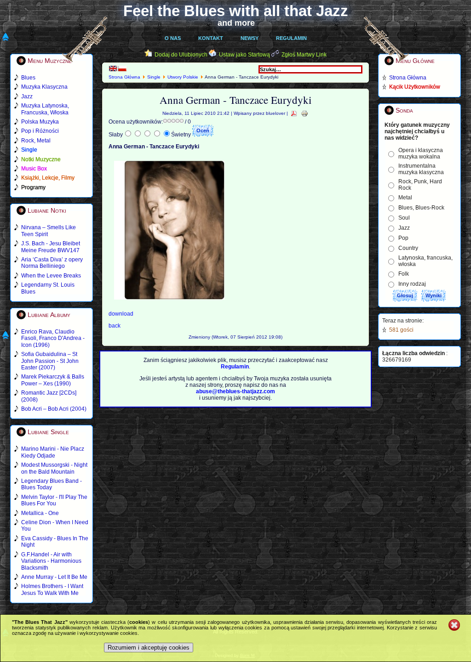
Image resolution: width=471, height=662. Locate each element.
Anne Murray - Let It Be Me (54, 577)
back (115, 326)
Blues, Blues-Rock (421, 207)
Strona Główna (124, 76)
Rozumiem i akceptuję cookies (149, 647)
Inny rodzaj (412, 284)
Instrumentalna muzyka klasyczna (421, 169)
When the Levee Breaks (51, 275)
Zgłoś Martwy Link (304, 54)
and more (236, 23)
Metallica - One (40, 513)
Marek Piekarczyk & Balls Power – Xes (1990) (52, 379)
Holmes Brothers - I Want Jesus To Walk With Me (52, 589)
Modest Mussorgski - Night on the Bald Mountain (54, 468)
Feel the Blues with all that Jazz (235, 10)
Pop (403, 238)
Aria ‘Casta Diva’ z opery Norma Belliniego (52, 262)
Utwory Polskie (182, 76)
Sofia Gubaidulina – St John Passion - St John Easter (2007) (50, 361)
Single (154, 76)
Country (408, 248)
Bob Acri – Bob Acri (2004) (53, 409)
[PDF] (294, 113)
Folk (403, 274)
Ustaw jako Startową (244, 54)
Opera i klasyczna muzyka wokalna (420, 153)
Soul (404, 218)
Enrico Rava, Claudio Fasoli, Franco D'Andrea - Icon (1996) (53, 338)
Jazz (404, 228)
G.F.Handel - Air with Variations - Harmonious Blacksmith (51, 561)
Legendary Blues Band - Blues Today (51, 484)
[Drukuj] (304, 113)
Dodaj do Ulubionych (181, 54)
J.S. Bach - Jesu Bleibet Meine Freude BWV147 (50, 246)
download (121, 314)
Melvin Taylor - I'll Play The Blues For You (54, 500)
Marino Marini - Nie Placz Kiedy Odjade (52, 452)
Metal (405, 197)
